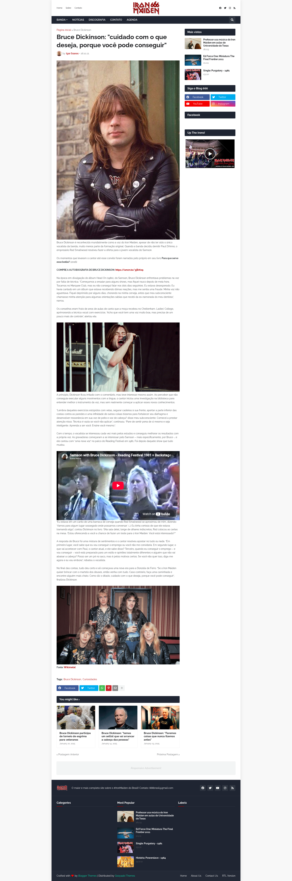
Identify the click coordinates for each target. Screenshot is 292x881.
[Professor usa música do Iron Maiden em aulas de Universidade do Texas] (193, 43)
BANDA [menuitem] (61, 19)
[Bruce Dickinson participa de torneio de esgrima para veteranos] (76, 717)
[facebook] (220, 8)
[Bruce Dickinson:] (118, 717)
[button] (232, 20)
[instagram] (230, 8)
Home (59, 8)
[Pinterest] (109, 688)
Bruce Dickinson (82, 30)
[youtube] (218, 788)
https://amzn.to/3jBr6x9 (129, 270)
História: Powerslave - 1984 (151, 857)
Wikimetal (70, 667)
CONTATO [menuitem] (116, 19)
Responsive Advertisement (146, 768)
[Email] (115, 688)
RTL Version (228, 875)
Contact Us (211, 875)
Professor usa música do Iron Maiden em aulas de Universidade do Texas (219, 42)
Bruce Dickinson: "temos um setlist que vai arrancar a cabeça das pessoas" (118, 736)
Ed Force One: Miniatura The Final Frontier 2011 (218, 58)
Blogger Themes (87, 875)
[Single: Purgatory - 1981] (193, 74)
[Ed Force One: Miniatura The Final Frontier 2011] (193, 60)
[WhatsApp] (102, 688)
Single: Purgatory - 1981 (216, 70)
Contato (78, 8)
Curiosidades (90, 679)
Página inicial (64, 30)
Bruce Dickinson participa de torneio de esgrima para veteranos (75, 736)
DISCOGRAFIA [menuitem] (97, 19)
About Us (196, 875)
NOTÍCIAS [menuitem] (78, 19)
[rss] (234, 8)
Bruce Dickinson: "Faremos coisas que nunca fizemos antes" (160, 736)
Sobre (68, 8)
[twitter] (225, 8)
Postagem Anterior (68, 754)
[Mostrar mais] (122, 688)
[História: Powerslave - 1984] (125, 861)
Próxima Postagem (167, 754)
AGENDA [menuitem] (132, 19)
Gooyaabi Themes (125, 875)
